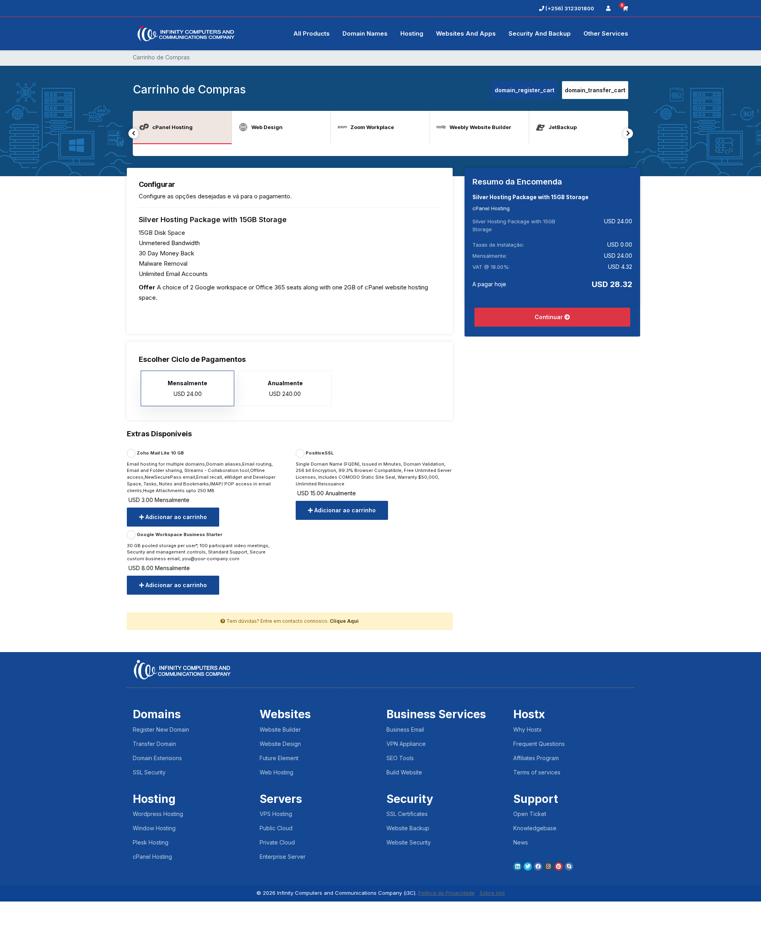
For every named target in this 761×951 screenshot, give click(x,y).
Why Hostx (527, 729)
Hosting (411, 33)
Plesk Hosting (150, 842)
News (520, 842)
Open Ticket (529, 813)
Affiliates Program (536, 758)
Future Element (279, 758)
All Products (311, 33)
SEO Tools (400, 758)
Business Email (405, 729)
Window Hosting (154, 828)
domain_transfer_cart (595, 90)
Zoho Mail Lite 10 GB (160, 453)
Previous (133, 133)
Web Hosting (276, 772)
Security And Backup (540, 33)
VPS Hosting (276, 813)
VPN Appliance (406, 743)
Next (628, 133)
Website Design (280, 743)
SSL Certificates (407, 813)
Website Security (408, 842)
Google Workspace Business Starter (179, 534)
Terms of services (536, 772)
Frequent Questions (539, 743)
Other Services (605, 33)
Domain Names (365, 33)
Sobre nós (492, 893)
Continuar (549, 317)
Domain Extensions (157, 758)
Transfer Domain (154, 743)
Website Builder (280, 729)
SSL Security (149, 772)
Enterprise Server (283, 856)
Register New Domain (161, 729)
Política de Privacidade (446, 893)
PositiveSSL (319, 453)
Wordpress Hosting (158, 813)
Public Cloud (276, 828)
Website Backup (407, 828)
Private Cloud (277, 842)
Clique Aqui (344, 621)
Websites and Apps (466, 33)
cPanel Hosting (152, 856)
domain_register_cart (524, 90)
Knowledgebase (534, 828)
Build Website (404, 772)
